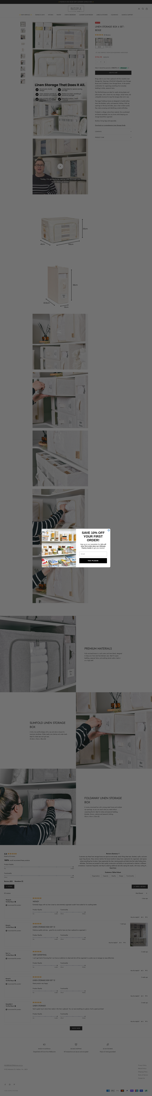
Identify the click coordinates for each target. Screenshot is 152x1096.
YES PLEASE (93, 561)
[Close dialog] (109, 530)
